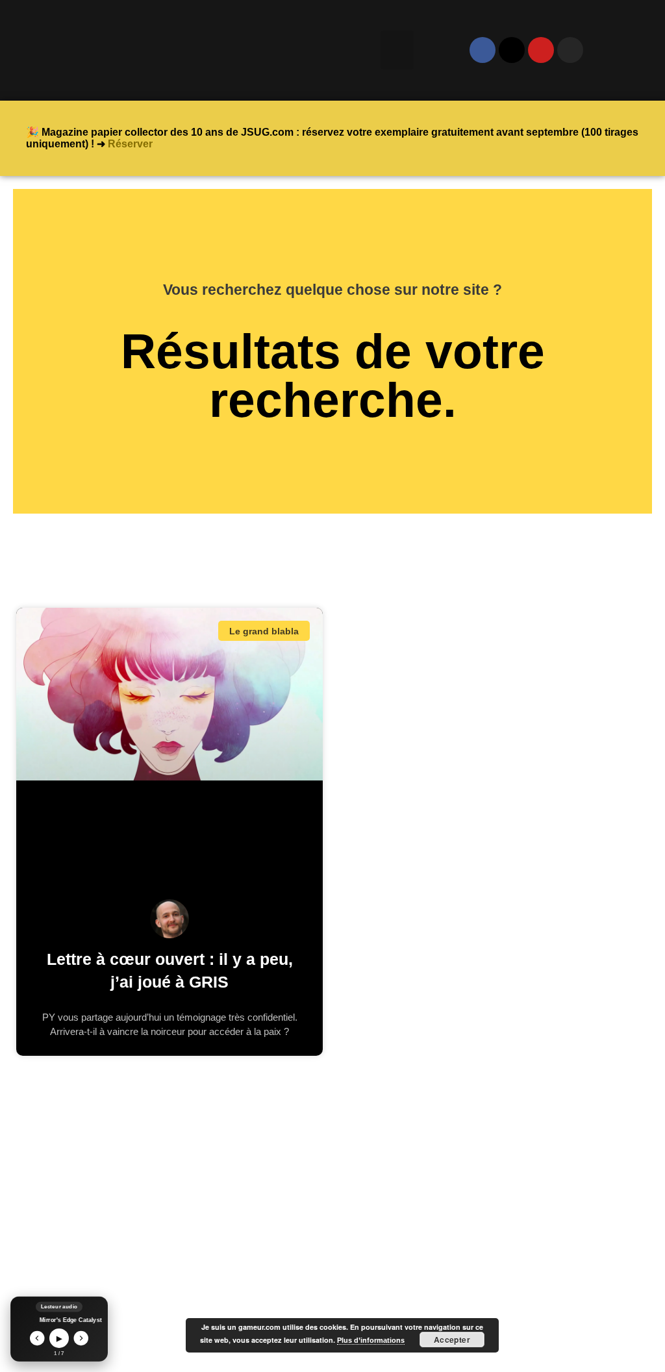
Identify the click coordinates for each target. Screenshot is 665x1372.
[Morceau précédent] (37, 1338)
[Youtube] (541, 50)
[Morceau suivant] (81, 1338)
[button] (397, 50)
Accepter (452, 1339)
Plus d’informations (371, 1340)
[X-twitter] (512, 50)
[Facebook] (483, 50)
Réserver (130, 143)
